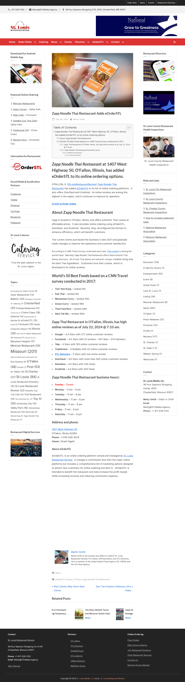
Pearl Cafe (18, 115)
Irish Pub (20, 334)
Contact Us (132, 660)
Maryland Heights (23, 341)
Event (14, 325)
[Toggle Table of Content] (127, 127)
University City (26, 403)
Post (33, 367)
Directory (80, 42)
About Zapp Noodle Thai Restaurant (75, 138)
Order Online (25, 42)
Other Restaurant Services (139, 655)
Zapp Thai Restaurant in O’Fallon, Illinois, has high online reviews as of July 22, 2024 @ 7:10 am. (97, 146)
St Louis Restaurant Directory (25, 381)
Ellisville (15, 320)
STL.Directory (77, 646)
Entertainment (150, 273)
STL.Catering (76, 656)
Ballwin (17, 298)
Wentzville (31, 412)
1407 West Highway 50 (64, 429)
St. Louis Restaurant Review (56, 26)
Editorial (17, 316)
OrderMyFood (77, 651)
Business (148, 262)
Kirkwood (19, 338)
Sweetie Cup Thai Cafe (25, 120)
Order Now (132, 3)
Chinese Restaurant (28, 308)
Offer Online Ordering (137, 645)
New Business (18, 362)
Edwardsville (30, 317)
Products (148, 325)
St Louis (26, 377)
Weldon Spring (151, 353)
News (142, 3)
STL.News (75, 641)
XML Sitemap (14, 666)
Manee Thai (30, 338)
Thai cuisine (113, 251)
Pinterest (15, 205)
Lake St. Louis (150, 290)
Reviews (147, 336)
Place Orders (133, 640)
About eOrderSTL (75, 155)
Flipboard (15, 222)
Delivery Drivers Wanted (138, 665)
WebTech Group (78, 666)
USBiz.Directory (78, 661)
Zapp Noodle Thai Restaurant (96, 579)
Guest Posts (149, 285)
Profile (146, 330)
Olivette (21, 367)
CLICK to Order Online (64, 204)
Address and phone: (74, 153)
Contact (115, 42)
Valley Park (19, 407)
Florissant (25, 324)
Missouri (24, 351)
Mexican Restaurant (25, 345)
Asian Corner (20, 109)
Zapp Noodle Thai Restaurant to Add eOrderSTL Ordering (117, 612)
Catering (43, 42)
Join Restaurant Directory (139, 650)
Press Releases (151, 319)
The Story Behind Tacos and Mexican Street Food (79, 612)
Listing (146, 296)
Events (151, 3)
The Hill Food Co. (24, 399)
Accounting (16, 291)
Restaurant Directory (166, 3)
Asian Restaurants (22, 294)
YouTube (15, 211)
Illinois (69, 579)
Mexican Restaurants (24, 103)
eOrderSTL (98, 42)
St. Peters (18, 371)
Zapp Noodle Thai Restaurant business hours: (82, 150)
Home (12, 42)
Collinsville (16, 313)
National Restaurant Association (24, 357)
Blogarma (15, 217)
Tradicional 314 (21, 130)
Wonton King (20, 139)
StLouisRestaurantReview (82, 184)
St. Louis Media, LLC (85, 678)
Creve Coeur (30, 312)
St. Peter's (148, 348)
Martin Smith (79, 119)
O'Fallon (77, 579)
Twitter (14, 199)
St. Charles (149, 342)
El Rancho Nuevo (152, 268)
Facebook (16, 194)
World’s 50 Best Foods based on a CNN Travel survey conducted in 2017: (92, 141)
